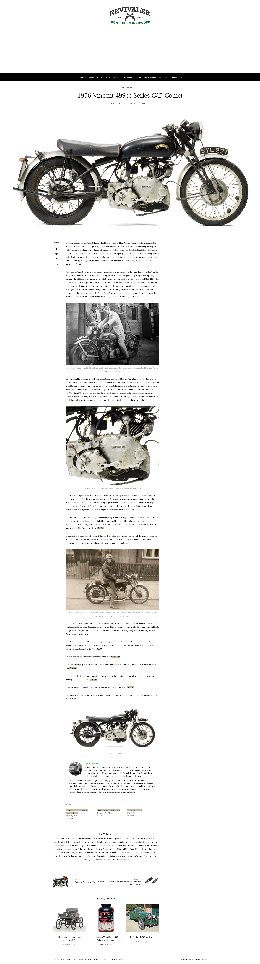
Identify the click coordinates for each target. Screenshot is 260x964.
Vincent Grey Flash (134, 810)
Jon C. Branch (119, 103)
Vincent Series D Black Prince (108, 810)
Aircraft (82, 77)
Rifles (174, 77)
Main (123, 87)
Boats (91, 77)
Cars (108, 77)
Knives (138, 77)
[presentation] (59, 922)
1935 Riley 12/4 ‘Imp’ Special (106, 937)
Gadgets (117, 77)
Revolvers (163, 77)
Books (100, 77)
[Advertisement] (130, 53)
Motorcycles (150, 77)
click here (100, 528)
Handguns (128, 77)
